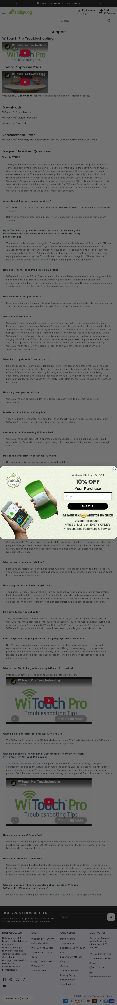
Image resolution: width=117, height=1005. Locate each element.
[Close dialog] (114, 469)
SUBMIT (88, 506)
